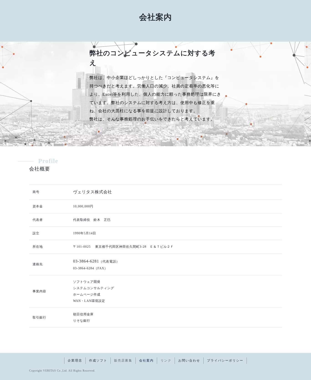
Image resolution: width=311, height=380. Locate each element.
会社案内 (146, 360)
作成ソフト (98, 360)
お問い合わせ (189, 360)
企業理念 (75, 360)
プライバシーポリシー (225, 360)
